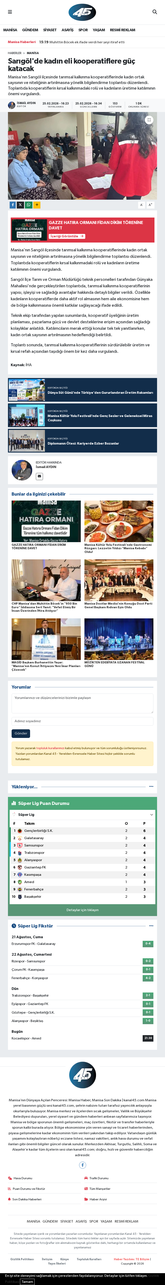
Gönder (21, 733)
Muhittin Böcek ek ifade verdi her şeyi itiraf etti (82, 42)
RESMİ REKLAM (122, 30)
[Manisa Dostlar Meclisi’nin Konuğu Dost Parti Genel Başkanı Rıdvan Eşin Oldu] (119, 580)
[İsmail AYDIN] (22, 470)
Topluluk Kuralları (89, 1259)
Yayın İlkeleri (57, 1263)
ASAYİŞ (67, 30)
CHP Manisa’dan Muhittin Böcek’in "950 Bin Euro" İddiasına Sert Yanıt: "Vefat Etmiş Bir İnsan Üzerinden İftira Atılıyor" (44, 607)
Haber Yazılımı (124, 1259)
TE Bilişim (142, 1259)
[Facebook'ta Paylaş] (13, 205)
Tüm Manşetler (99, 1188)
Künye (64, 1259)
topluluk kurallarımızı (50, 748)
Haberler (14, 53)
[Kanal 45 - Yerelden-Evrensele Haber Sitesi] (82, 12)
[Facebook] (82, 1165)
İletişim (47, 1259)
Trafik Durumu (98, 1178)
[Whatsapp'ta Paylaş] (28, 205)
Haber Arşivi (98, 1199)
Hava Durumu (23, 1178)
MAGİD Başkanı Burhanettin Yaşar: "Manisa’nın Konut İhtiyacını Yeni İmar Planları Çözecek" (46, 666)
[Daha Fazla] (36, 205)
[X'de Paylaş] (20, 205)
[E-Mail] (39, 476)
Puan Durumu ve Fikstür (29, 1188)
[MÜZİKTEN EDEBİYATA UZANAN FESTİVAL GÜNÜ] (119, 639)
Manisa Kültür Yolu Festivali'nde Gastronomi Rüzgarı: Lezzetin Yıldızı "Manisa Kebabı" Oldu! (118, 548)
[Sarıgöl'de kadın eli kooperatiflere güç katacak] (82, 156)
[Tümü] (151, 787)
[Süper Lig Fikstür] (151, 926)
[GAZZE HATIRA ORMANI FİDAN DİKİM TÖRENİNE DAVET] (46, 521)
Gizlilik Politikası (22, 1259)
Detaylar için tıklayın (83, 910)
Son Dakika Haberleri (26, 1199)
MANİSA (10, 30)
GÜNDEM (30, 30)
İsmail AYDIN (46, 467)
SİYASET (50, 30)
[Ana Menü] (10, 12)
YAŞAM (99, 30)
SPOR (83, 30)
